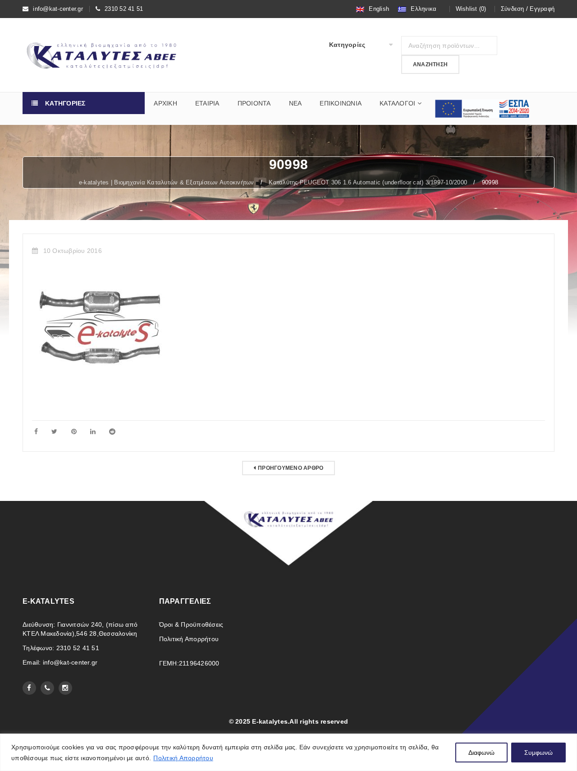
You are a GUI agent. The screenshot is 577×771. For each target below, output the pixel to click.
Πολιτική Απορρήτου (183, 758)
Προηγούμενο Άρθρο (290, 468)
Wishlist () (471, 8)
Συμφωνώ (538, 752)
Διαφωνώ (481, 752)
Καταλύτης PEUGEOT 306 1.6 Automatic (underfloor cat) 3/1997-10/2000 (368, 182)
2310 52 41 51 (124, 8)
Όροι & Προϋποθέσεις (191, 624)
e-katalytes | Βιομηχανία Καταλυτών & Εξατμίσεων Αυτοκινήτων (166, 182)
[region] (288, 752)
